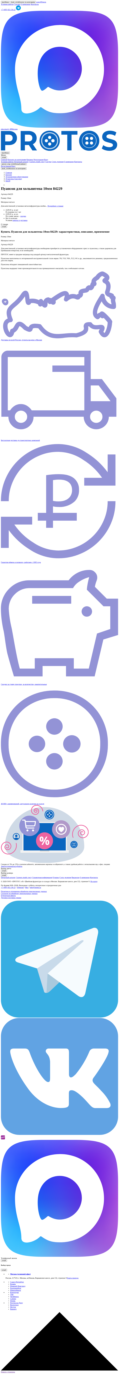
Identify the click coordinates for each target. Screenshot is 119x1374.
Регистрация (39, 160)
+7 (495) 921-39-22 (8, 10)
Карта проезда (72, 1278)
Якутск (13, 1307)
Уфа (11, 1294)
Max (26, 887)
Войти (19, 866)
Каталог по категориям (17, 160)
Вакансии (75, 878)
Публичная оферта (8, 896)
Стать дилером (58, 162)
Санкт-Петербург (17, 1282)
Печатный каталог (21, 162)
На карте (93, 881)
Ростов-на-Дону (16, 1303)
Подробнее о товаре (55, 206)
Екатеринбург (15, 1288)
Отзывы (56, 878)
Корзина (29, 160)
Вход (46, 160)
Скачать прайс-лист (37, 162)
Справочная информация (42, 878)
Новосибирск (15, 1290)
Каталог (9, 175)
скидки (23, 216)
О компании (25, 4)
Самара (13, 1299)
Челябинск (14, 1297)
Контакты (35, 4)
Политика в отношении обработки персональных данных (24, 891)
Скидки (17, 4)
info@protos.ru (35, 887)
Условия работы (7, 4)
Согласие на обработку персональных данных (19, 894)
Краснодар (14, 1292)
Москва (9, 129)
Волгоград (14, 1305)
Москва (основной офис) (20, 1274)
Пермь (12, 1301)
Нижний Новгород (17, 1286)
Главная (4, 160)
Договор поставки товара (11, 898)
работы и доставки (20, 220)
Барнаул (13, 1309)
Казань (13, 1284)
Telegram (20, 887)
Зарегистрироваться (9, 866)
